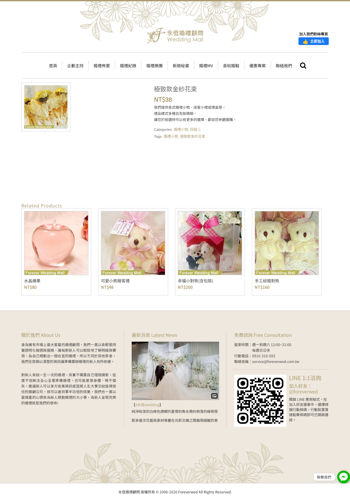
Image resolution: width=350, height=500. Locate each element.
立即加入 (314, 41)
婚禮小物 (181, 129)
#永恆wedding (147, 404)
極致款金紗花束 (192, 136)
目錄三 (195, 129)
